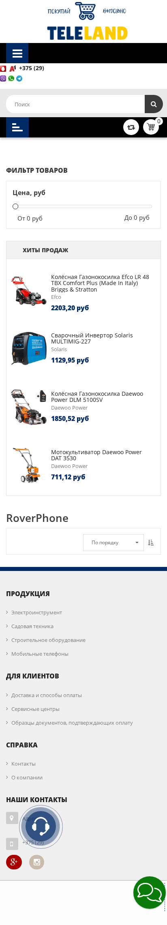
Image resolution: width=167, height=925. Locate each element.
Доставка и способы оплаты (46, 695)
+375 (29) (32, 68)
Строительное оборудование (48, 640)
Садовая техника (32, 626)
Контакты (23, 763)
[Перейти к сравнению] (131, 127)
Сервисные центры (35, 709)
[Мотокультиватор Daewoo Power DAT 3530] (29, 465)
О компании (27, 777)
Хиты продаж (45, 250)
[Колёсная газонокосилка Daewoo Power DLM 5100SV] (29, 407)
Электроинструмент (36, 612)
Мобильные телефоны (40, 653)
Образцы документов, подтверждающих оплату (72, 722)
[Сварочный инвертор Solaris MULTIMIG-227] (29, 349)
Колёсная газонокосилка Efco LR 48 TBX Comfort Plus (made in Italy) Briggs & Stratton (100, 283)
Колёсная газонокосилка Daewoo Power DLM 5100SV (97, 396)
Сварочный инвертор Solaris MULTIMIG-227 (92, 338)
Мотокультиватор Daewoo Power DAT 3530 (96, 455)
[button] (149, 892)
